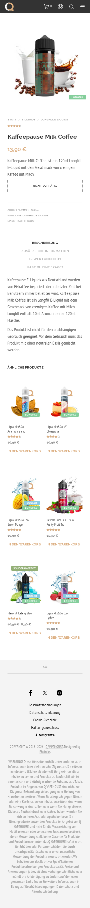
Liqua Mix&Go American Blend (16, 429)
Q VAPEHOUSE (54, 747)
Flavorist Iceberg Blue (20, 613)
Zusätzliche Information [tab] (45, 251)
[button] (48, 6)
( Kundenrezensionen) (45, 125)
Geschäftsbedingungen (45, 705)
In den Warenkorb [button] (24, 451)
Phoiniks (45, 752)
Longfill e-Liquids (54, 119)
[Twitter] (45, 693)
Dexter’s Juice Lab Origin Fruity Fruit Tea (60, 522)
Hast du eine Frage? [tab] (45, 267)
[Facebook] (31, 693)
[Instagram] (59, 693)
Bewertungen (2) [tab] (45, 259)
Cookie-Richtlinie (45, 720)
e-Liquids (29, 119)
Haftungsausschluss (45, 727)
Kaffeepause (26, 221)
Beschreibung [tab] (45, 243)
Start (12, 119)
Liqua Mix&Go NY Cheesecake (56, 429)
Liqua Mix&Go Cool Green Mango (18, 522)
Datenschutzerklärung (45, 712)
